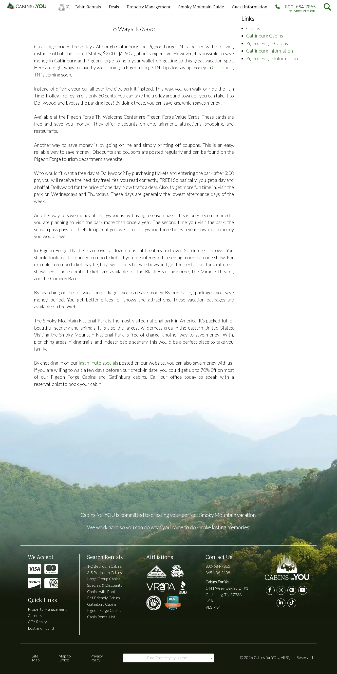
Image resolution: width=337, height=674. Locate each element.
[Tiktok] (291, 603)
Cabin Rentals (88, 6)
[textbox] (168, 657)
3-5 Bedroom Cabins (104, 572)
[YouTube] (302, 590)
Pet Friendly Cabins (103, 597)
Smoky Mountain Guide (201, 6)
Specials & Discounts (104, 585)
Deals (114, 6)
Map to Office (64, 658)
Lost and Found (41, 628)
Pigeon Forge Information (272, 58)
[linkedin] (281, 603)
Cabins (253, 28)
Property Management (148, 6)
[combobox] (168, 658)
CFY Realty (37, 621)
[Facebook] (270, 590)
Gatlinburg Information (269, 51)
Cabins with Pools (101, 591)
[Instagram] (281, 590)
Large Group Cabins (103, 578)
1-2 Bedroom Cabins (104, 566)
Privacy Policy (96, 658)
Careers (35, 615)
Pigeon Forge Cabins (267, 43)
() (68, 6)
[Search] (327, 7)
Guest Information (249, 6)
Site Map (36, 658)
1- (298, 8)
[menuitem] (64, 7)
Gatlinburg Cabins (264, 35)
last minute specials (98, 363)
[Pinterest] (291, 590)
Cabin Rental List (101, 616)
